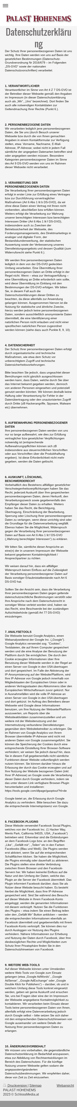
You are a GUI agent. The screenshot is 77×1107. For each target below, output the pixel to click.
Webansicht (65, 1085)
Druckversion (17, 1085)
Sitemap (35, 1085)
